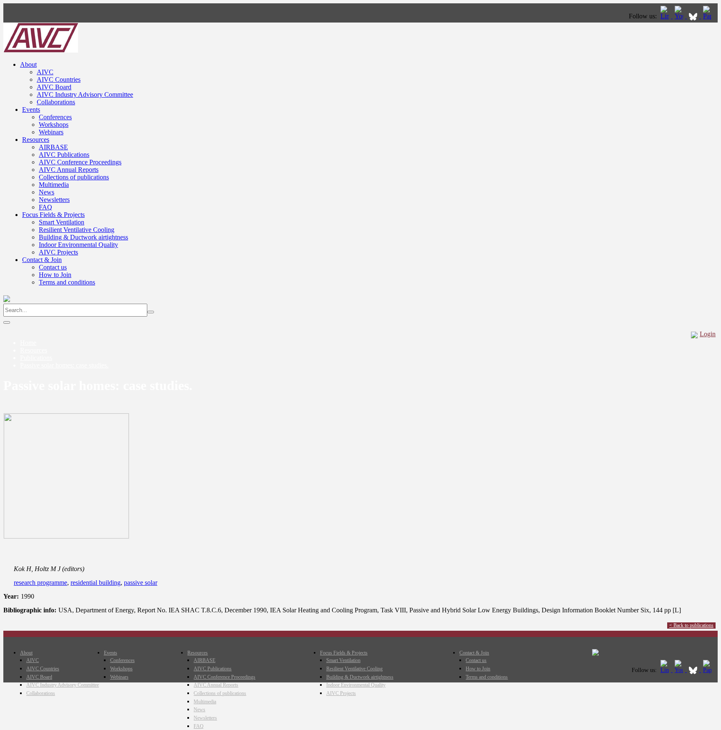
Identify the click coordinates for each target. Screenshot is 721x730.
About (28, 64)
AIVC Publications (64, 154)
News (46, 192)
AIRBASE (53, 147)
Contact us (53, 267)
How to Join (55, 274)
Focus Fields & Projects (53, 214)
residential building (96, 582)
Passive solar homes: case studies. (64, 365)
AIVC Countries (59, 79)
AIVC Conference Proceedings (80, 162)
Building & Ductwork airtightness (83, 237)
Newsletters (54, 199)
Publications (36, 357)
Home (28, 342)
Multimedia (54, 184)
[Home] (40, 50)
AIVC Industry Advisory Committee (85, 94)
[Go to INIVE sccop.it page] (709, 16)
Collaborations (56, 102)
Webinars (51, 132)
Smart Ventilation (61, 222)
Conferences (55, 117)
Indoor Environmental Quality (78, 244)
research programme (40, 582)
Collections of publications (74, 177)
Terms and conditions (67, 282)
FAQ (45, 207)
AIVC (45, 72)
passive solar (140, 582)
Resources (35, 139)
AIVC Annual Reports (68, 169)
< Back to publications (691, 625)
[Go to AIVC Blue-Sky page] (694, 16)
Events (31, 109)
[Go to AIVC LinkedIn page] (665, 16)
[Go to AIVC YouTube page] (680, 16)
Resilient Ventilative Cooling (76, 229)
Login (708, 333)
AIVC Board (54, 87)
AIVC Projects (58, 252)
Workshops (53, 124)
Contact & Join (42, 259)
